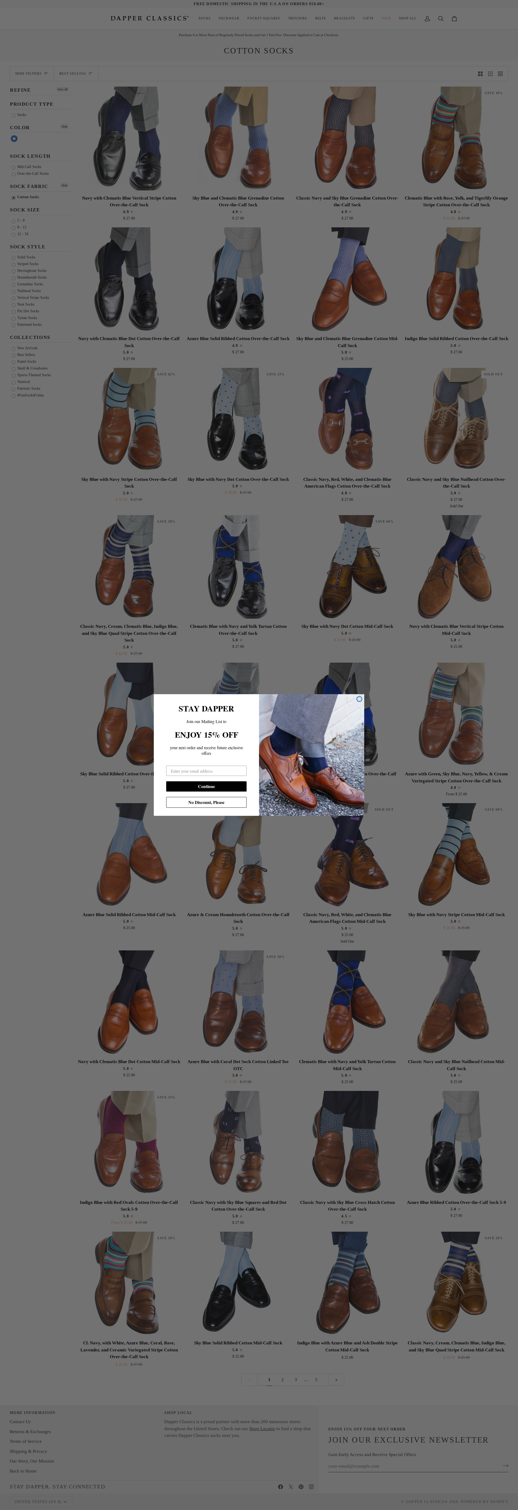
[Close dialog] (359, 699)
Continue (206, 786)
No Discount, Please (206, 802)
